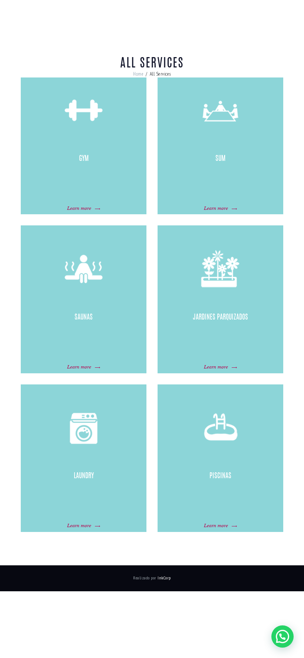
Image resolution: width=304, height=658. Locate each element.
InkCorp (164, 578)
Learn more (79, 208)
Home (138, 74)
